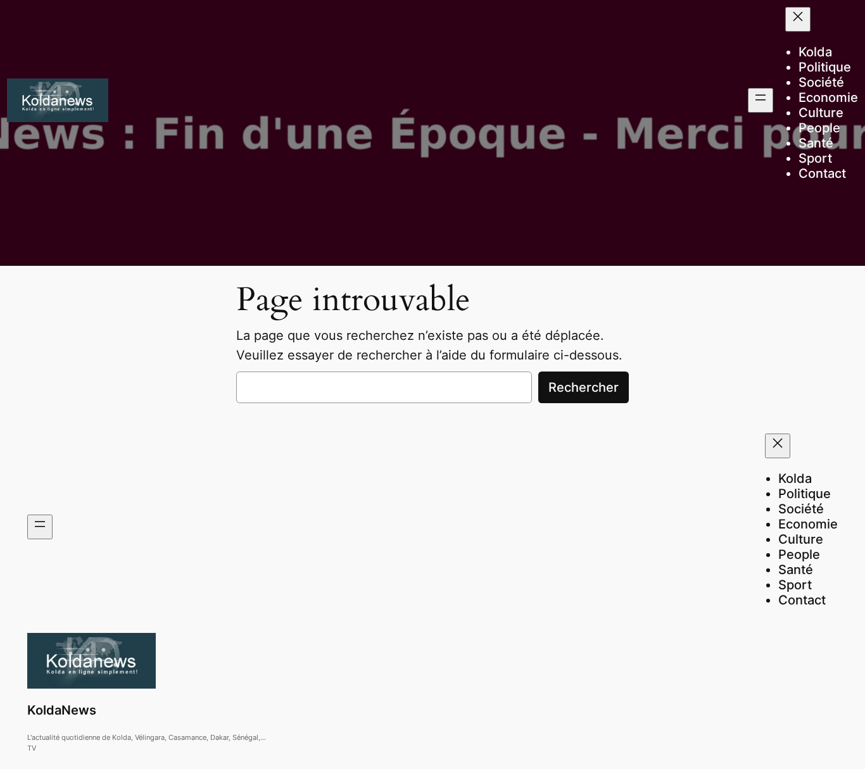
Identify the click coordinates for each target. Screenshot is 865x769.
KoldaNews (61, 710)
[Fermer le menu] (798, 19)
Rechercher (583, 387)
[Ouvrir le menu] (760, 100)
